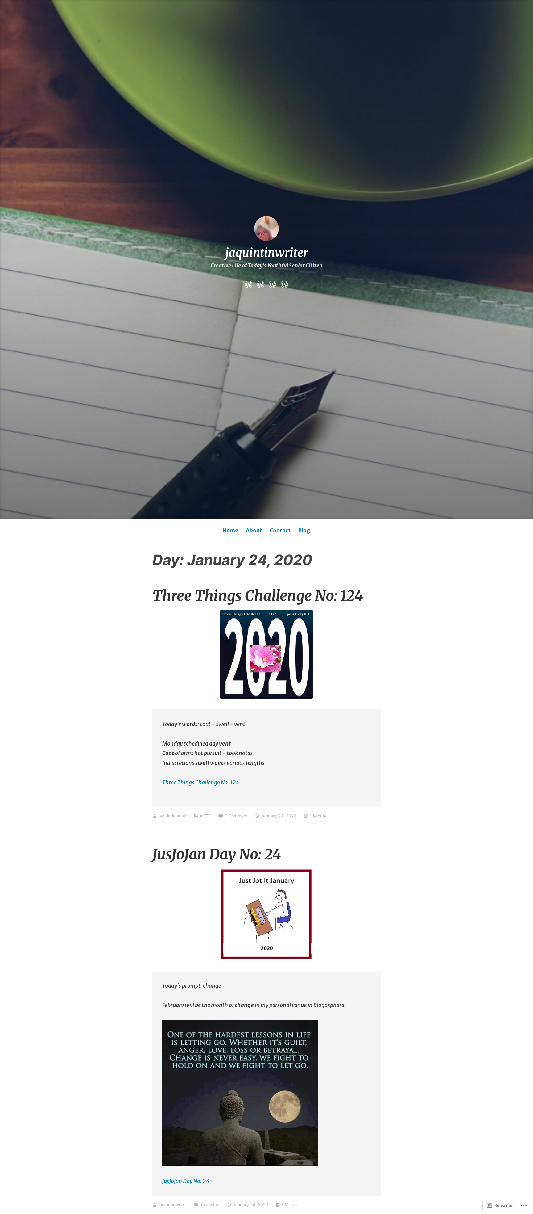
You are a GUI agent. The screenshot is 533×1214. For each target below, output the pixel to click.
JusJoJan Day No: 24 (216, 854)
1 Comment (236, 815)
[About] (260, 283)
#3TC (205, 815)
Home (230, 530)
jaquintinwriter (266, 253)
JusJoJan (209, 1204)
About (254, 530)
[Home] (248, 283)
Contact (280, 530)
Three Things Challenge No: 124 (257, 596)
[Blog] (284, 283)
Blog (304, 530)
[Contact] (272, 283)
